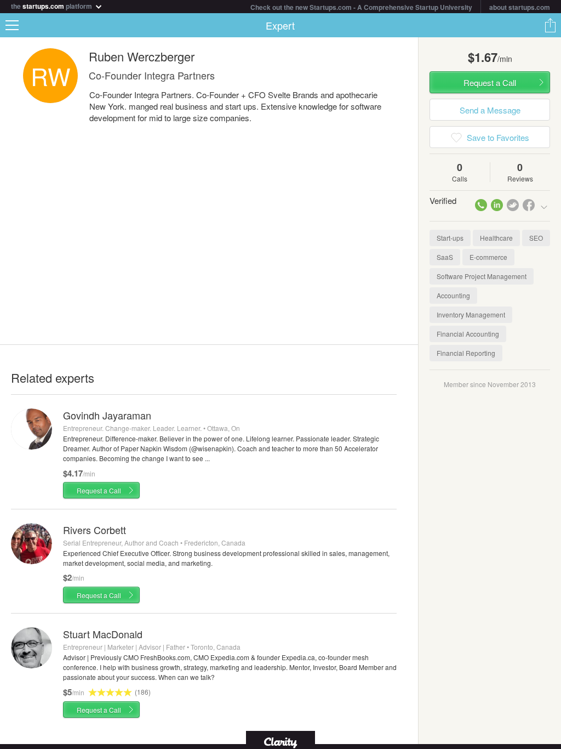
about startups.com (519, 7)
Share (550, 25)
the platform (52, 5)
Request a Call (99, 490)
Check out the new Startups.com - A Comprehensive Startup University (361, 7)
